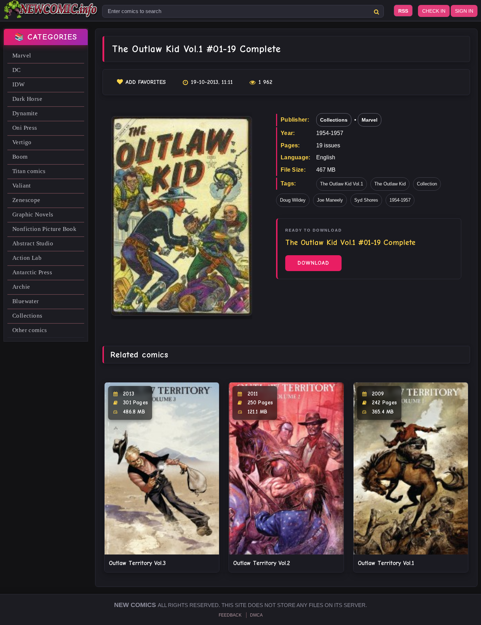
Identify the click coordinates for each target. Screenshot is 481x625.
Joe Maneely (330, 200)
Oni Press (24, 127)
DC (16, 70)
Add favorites (146, 82)
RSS (403, 11)
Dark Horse (27, 99)
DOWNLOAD (313, 263)
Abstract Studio (32, 243)
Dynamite (25, 113)
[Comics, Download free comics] (51, 14)
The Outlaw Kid (390, 183)
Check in (433, 11)
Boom (20, 156)
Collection (427, 183)
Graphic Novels (33, 214)
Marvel (21, 55)
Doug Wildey (293, 200)
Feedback (230, 615)
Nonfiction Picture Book (44, 229)
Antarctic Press (32, 272)
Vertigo (22, 142)
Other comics (29, 330)
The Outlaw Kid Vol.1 (341, 183)
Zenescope (26, 200)
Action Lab (27, 258)
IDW (18, 84)
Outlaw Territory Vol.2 (261, 563)
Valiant (21, 185)
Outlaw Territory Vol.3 (137, 563)
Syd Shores (366, 200)
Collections (27, 315)
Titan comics (29, 171)
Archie (21, 286)
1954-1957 (400, 200)
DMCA (256, 615)
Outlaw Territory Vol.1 (386, 563)
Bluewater (25, 301)
